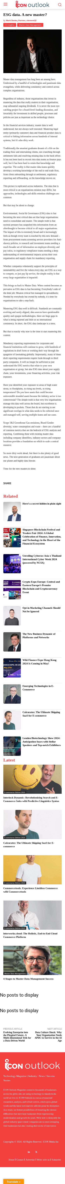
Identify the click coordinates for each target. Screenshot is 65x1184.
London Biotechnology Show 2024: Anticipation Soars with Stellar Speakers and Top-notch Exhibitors (41, 741)
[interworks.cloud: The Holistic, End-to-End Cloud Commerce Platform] (32, 915)
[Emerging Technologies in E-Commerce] (12, 694)
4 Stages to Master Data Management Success (28, 978)
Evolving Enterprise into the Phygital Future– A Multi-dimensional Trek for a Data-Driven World (17, 1036)
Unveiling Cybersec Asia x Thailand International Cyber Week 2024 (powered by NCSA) (41, 559)
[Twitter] (43, 482)
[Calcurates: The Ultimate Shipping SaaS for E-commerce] (12, 720)
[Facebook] (35, 482)
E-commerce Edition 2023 (14, 792)
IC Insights (9, 25)
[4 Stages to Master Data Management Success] (32, 960)
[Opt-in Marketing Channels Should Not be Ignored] (12, 616)
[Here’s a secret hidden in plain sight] (12, 511)
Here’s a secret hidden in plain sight (41, 503)
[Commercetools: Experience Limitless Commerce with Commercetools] (32, 869)
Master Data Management (30, 25)
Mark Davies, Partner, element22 (21, 20)
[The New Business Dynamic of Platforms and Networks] (12, 642)
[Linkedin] (50, 482)
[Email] (58, 482)
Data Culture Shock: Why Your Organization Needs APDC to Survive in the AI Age (48, 1036)
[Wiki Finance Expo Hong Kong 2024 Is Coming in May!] (12, 668)
